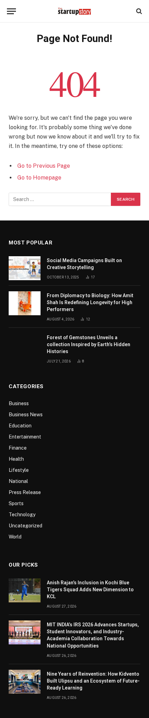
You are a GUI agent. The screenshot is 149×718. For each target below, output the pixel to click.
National (18, 481)
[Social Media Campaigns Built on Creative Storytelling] (25, 268)
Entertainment (25, 437)
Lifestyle (19, 470)
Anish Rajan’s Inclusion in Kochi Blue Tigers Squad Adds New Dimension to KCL (90, 589)
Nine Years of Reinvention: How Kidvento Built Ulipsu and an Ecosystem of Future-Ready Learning (93, 681)
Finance (18, 448)
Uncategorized (25, 525)
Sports (16, 503)
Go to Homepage (39, 177)
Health (16, 459)
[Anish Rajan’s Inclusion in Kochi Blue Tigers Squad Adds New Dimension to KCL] (25, 590)
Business (19, 403)
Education (20, 425)
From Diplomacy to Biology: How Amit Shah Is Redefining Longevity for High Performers (90, 302)
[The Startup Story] (74, 11)
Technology (22, 514)
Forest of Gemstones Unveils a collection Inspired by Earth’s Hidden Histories (88, 344)
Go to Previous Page (43, 165)
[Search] (138, 11)
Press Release (25, 492)
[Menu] (11, 11)
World (15, 537)
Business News (26, 414)
